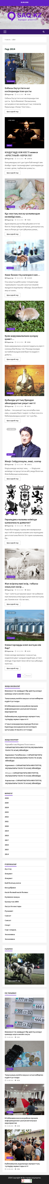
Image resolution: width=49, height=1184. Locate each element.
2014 (7, 854)
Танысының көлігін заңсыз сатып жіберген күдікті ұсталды (24, 1056)
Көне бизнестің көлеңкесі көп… (24, 255)
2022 (7, 817)
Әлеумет (8, 873)
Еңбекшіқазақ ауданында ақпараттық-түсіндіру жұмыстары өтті (24, 1145)
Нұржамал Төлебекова (15, 755)
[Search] (43, 31)
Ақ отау (8, 869)
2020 (7, 826)
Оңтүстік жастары (13, 906)
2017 (7, 840)
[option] (24, 969)
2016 (7, 845)
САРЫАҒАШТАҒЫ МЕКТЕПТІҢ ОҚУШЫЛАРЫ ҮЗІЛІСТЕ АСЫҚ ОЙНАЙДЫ (23, 758)
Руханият (10, 268)
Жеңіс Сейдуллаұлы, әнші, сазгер (24, 441)
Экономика (10, 81)
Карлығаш (9, 780)
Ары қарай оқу (12, 111)
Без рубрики (10, 887)
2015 (7, 849)
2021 (7, 821)
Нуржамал (9, 765)
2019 (7, 831)
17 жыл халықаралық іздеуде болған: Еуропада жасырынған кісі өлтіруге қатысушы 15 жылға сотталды (21, 727)
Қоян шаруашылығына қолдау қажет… (24, 316)
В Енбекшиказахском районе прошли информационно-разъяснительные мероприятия (21, 709)
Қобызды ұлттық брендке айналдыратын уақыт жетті (24, 380)
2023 (7, 812)
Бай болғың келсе (13, 883)
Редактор (9, 94)
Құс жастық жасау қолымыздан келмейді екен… (24, 194)
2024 (7, 807)
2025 (7, 802)
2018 (7, 835)
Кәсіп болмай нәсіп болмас (16, 892)
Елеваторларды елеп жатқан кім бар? (24, 625)
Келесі (28, 676)
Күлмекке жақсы (12, 897)
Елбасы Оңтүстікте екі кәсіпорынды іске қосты (24, 68)
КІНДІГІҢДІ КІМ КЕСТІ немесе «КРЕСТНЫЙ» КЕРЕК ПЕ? (24, 132)
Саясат (9, 145)
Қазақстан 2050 (12, 901)
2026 (7, 798)
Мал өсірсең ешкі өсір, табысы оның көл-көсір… (24, 564)
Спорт (7, 925)
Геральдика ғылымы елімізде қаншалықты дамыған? (24, 499)
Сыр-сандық (11, 454)
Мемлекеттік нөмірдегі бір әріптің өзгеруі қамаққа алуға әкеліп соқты (24, 1013)
